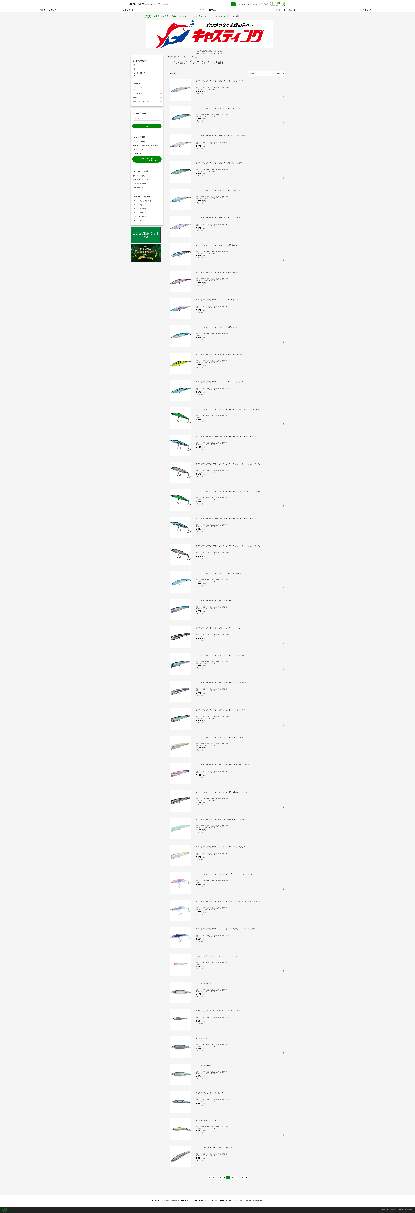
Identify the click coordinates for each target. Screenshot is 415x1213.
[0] (265, 4)
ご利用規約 (214, 1200)
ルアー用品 (137, 93)
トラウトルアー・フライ (141, 88)
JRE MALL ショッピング (148, 16)
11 (235, 1177)
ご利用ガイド (138, 153)
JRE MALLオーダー (140, 213)
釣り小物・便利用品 (141, 101)
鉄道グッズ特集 (139, 176)
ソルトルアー (208, 16)
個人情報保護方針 (258, 1200)
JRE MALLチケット (140, 205)
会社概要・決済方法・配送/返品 (145, 145)
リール (136, 69)
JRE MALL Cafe (139, 220)
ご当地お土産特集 (139, 184)
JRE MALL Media (139, 209)
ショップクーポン (140, 141)
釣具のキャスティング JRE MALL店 (186, 16)
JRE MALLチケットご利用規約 (228, 1200)
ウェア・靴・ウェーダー (141, 74)
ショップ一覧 (165, 1200)
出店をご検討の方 (245, 1200)
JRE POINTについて (186, 1200)
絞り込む (147, 126)
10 (232, 1177)
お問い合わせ (138, 149)
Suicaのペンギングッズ (141, 180)
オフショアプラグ (221, 16)
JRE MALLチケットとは (201, 1200)
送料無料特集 (138, 187)
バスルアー (137, 79)
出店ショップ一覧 (162, 16)
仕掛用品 (136, 97)
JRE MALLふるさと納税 (142, 201)
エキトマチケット (139, 216)
